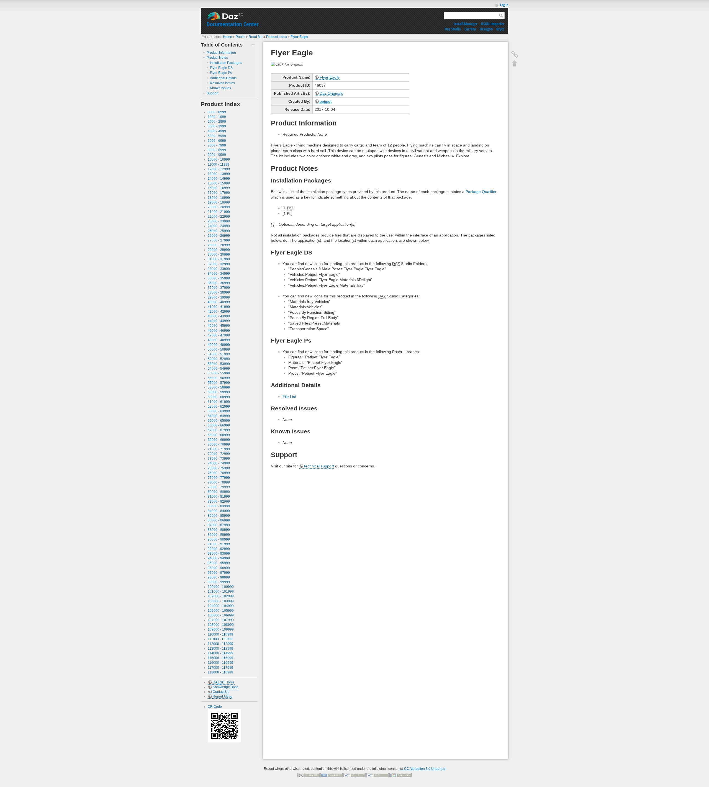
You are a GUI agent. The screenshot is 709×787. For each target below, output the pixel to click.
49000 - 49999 (219, 345)
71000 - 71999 (219, 449)
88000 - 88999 (219, 530)
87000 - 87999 (219, 525)
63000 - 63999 (219, 411)
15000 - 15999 (219, 183)
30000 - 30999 (219, 254)
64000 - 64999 (219, 416)
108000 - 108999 (221, 625)
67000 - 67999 (219, 430)
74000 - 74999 (219, 463)
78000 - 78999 (219, 482)
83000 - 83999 (219, 506)
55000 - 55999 (219, 373)
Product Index (276, 37)
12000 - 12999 (219, 169)
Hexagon (486, 29)
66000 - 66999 (219, 425)
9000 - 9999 (217, 155)
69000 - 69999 (219, 440)
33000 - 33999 (219, 269)
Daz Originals (331, 93)
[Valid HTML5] (354, 775)
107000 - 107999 (221, 620)
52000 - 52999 (219, 359)
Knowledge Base (225, 687)
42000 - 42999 (219, 311)
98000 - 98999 (219, 577)
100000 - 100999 (221, 587)
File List (289, 396)
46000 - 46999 (219, 331)
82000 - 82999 (219, 501)
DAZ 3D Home (224, 682)
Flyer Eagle (299, 37)
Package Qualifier (481, 191)
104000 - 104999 (221, 606)
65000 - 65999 (219, 421)
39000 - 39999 (219, 297)
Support (213, 93)
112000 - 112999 (220, 644)
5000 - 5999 (217, 136)
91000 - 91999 (219, 544)
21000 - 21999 (219, 212)
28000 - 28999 (219, 245)
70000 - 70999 (219, 444)
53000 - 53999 (219, 364)
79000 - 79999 (219, 487)
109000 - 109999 (221, 629)
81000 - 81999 (219, 496)
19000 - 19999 (219, 202)
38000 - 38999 (219, 292)
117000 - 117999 (220, 668)
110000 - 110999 (220, 634)
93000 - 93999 (219, 553)
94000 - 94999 (219, 558)
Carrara (470, 29)
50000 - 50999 (219, 349)
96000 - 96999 (219, 568)
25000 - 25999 (219, 231)
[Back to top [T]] (514, 63)
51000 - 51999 (219, 354)
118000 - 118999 (220, 672)
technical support (319, 466)
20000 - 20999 (219, 207)
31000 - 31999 (219, 259)
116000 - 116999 (220, 663)
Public (240, 37)
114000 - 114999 (220, 653)
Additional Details (223, 78)
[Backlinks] (514, 54)
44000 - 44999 (219, 321)
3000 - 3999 (217, 126)
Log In (504, 4)
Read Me (256, 37)
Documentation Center (233, 24)
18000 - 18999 (219, 198)
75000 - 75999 (219, 468)
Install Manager (465, 23)
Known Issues (220, 88)
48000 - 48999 (219, 340)
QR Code (215, 707)
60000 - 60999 (219, 397)
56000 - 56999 (219, 378)
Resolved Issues (222, 83)
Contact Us (221, 692)
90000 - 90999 (219, 539)
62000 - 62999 (219, 406)
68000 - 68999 (219, 435)
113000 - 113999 (220, 648)
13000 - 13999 (219, 174)
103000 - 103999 (221, 601)
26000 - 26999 (219, 236)
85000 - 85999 (219, 516)
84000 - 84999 (219, 511)
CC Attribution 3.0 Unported (424, 769)
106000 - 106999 (221, 615)
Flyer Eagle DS (221, 68)
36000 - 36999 (219, 283)
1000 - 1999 (217, 117)
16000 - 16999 (219, 188)
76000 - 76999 (219, 473)
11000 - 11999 (218, 164)
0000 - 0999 (217, 112)
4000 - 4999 (217, 131)
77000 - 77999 (219, 478)
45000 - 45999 (219, 326)
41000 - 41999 (219, 307)
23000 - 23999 (219, 221)
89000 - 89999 (219, 535)
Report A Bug (222, 696)
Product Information (221, 53)
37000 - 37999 (219, 288)
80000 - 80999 (219, 492)
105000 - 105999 (221, 611)
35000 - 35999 (219, 278)
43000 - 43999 (219, 316)
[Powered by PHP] (331, 775)
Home (227, 37)
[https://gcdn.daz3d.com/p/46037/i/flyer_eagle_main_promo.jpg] (287, 64)
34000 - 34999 (219, 274)
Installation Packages (226, 63)
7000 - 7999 (217, 145)
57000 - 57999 (219, 383)
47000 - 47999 (219, 335)
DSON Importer (492, 23)
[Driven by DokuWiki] (400, 775)
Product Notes (217, 58)
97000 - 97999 (219, 573)
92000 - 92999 (219, 549)
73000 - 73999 (219, 459)
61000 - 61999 (219, 402)
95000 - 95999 (219, 563)
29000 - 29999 (219, 250)
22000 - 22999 (219, 216)
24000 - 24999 (219, 226)
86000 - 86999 (219, 520)
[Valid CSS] (377, 775)
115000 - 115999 (220, 658)
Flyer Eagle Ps (221, 73)
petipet (326, 101)
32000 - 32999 (219, 264)
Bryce (500, 29)
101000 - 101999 (221, 591)
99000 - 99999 (219, 582)
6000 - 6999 (217, 141)
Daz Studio (453, 29)
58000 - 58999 (219, 387)
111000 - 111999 (220, 639)
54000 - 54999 (219, 369)
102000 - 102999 (221, 596)
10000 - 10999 (219, 159)
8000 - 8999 (217, 150)
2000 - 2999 (217, 122)
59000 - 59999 (219, 392)
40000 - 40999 (219, 302)
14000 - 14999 (219, 179)
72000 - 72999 (219, 454)
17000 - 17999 (219, 193)
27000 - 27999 (219, 240)
